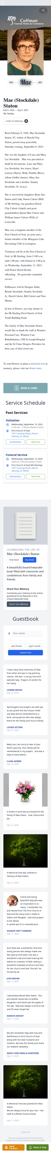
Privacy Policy (17, 1140)
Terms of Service (33, 1140)
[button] (25, 790)
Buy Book (29, 559)
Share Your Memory (18, 604)
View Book (14, 559)
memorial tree (37, 363)
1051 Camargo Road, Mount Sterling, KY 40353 (24, 435)
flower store (35, 368)
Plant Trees (35, 442)
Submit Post (25, 652)
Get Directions (15, 442)
